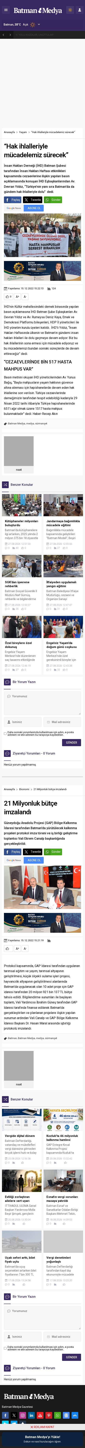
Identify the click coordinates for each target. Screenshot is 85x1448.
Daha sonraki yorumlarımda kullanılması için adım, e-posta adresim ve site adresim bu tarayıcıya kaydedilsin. (41, 733)
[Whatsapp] (57, 1415)
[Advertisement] (42, 83)
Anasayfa (9, 132)
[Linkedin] (31, 1415)
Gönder (56, 199)
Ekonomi (24, 789)
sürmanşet (41, 423)
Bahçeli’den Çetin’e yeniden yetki (36, 34)
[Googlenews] (66, 1415)
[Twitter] (14, 1415)
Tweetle (36, 199)
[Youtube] (40, 1415)
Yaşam (23, 132)
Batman (12, 1038)
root (19, 469)
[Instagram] (22, 1415)
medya (30, 423)
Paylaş (16, 199)
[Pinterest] (48, 1415)
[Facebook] (5, 1415)
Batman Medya (16, 423)
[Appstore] (75, 1415)
